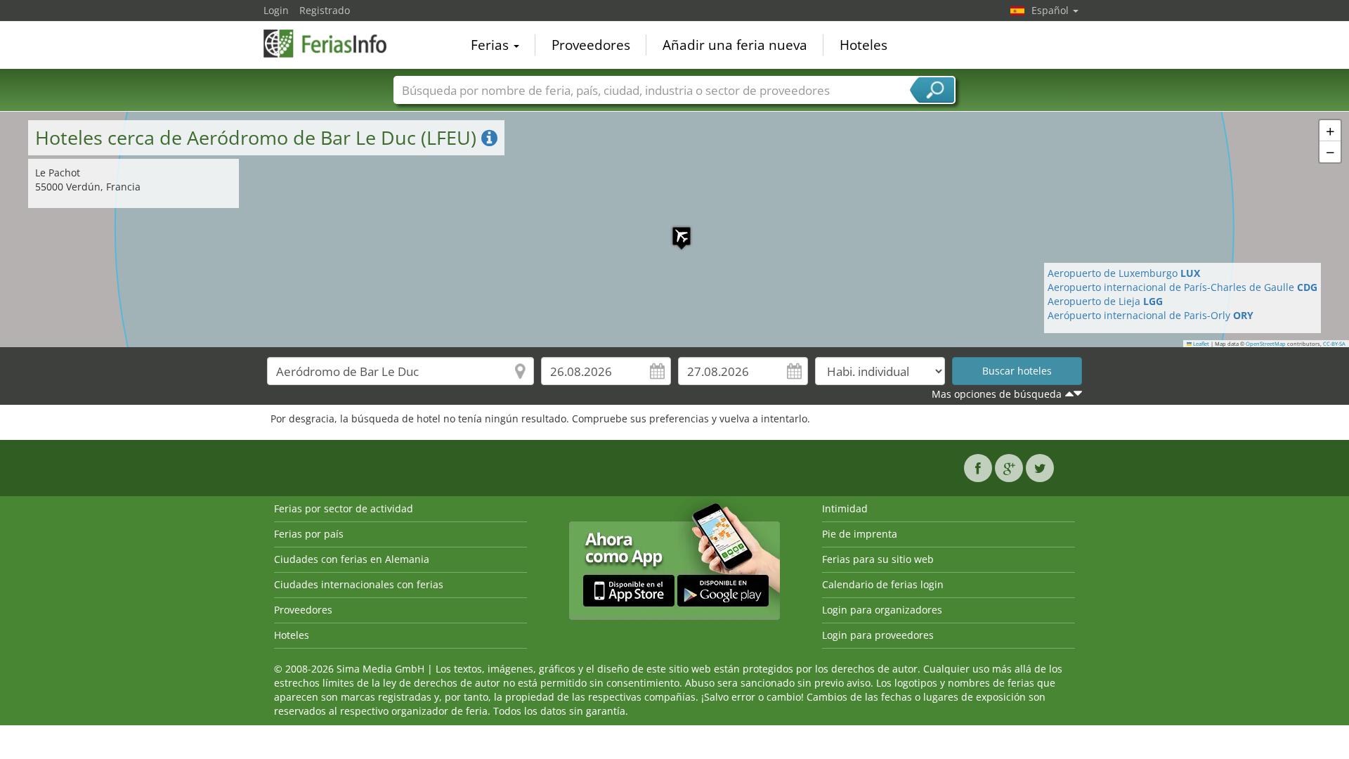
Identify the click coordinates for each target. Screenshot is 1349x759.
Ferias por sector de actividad (343, 508)
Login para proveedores (878, 635)
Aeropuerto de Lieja (1105, 301)
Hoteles (863, 45)
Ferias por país (309, 533)
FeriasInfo (333, 44)
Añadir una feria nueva (735, 45)
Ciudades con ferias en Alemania (351, 559)
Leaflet (1200, 343)
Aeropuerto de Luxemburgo (1124, 273)
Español (1051, 10)
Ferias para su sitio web (878, 559)
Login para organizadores (882, 609)
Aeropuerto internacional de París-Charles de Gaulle (1182, 287)
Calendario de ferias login (883, 584)
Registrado (324, 10)
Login (276, 10)
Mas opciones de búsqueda (997, 394)
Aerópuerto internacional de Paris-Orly (1150, 315)
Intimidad (845, 508)
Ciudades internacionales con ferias (358, 584)
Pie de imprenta (859, 533)
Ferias (491, 45)
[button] (674, 229)
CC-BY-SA (1334, 343)
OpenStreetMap (1266, 343)
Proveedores (591, 45)
